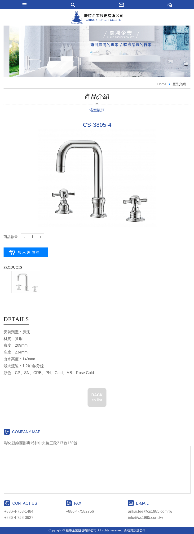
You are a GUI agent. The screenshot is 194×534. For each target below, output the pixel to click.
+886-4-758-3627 (18, 518)
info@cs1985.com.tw (145, 518)
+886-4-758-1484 (18, 511)
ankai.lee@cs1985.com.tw (150, 511)
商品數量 (11, 237)
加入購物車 (26, 252)
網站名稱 (97, 17)
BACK (97, 397)
